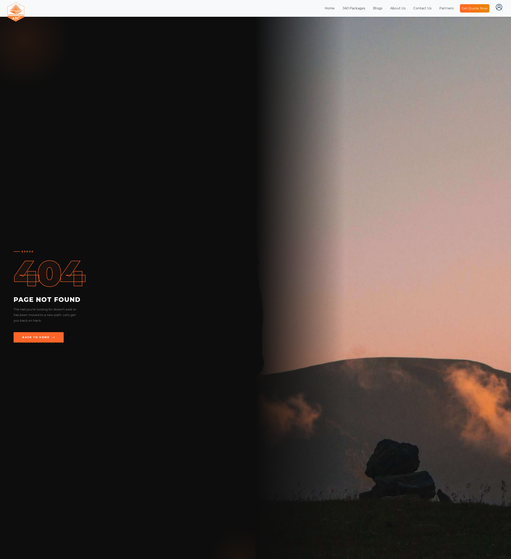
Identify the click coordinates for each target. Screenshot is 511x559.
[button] (499, 7)
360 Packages (354, 8)
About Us (397, 8)
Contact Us (422, 8)
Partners (446, 8)
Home (330, 8)
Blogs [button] (377, 8)
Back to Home (35, 337)
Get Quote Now (475, 8)
